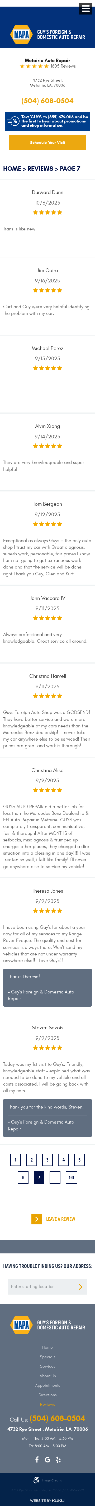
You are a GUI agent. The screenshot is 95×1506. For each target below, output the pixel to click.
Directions (47, 1395)
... (55, 1178)
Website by (47, 1501)
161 (71, 1178)
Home (12, 169)
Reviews (40, 169)
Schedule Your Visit (47, 142)
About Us (48, 1376)
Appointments (47, 1385)
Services (47, 1366)
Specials (47, 1357)
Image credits (52, 1480)
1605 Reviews (63, 66)
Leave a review (60, 1219)
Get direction (80, 1287)
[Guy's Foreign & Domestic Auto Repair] (47, 34)
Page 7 (70, 169)
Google (47, 1460)
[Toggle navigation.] (85, 9)
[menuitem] (47, 1347)
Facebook (37, 1460)
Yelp (58, 1460)
